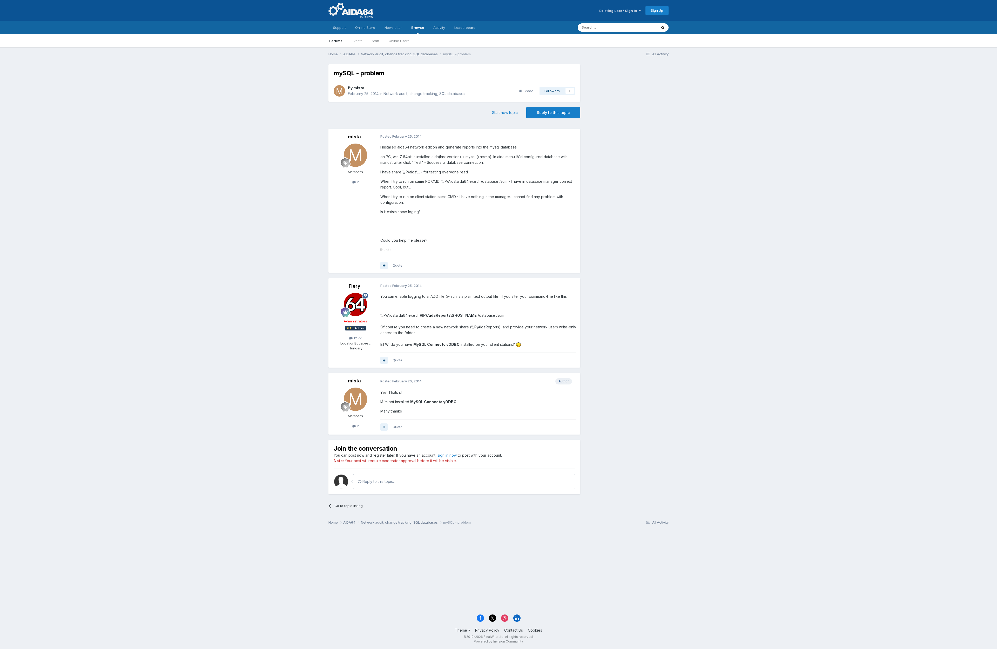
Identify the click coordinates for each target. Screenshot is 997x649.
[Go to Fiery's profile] (355, 304)
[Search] (663, 27)
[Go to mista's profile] (339, 91)
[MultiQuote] (384, 265)
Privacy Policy (487, 630)
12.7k (357, 338)
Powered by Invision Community (498, 641)
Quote (397, 265)
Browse (417, 27)
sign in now (447, 455)
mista (358, 88)
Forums (335, 41)
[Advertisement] (627, 99)
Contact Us (513, 630)
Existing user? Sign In (619, 11)
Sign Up (657, 10)
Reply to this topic (553, 112)
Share (527, 91)
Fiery (354, 286)
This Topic (642, 27)
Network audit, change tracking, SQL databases (424, 93)
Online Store (365, 27)
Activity (439, 27)
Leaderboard (464, 27)
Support (339, 27)
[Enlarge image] (518, 344)
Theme (461, 630)
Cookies (535, 630)
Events (357, 41)
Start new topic (505, 112)
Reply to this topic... (378, 481)
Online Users (399, 41)
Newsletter (393, 27)
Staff (375, 41)
